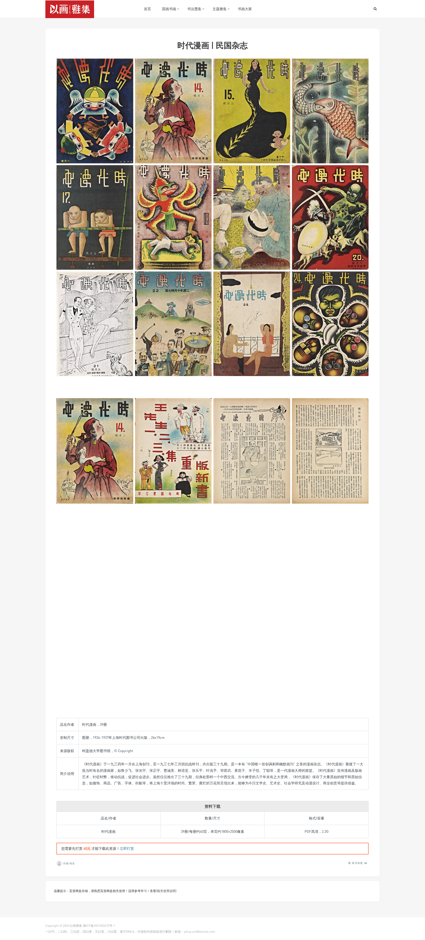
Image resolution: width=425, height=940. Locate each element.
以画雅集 (76, 925)
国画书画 (169, 9)
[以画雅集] (69, 9)
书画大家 (245, 9)
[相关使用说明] (166, 891)
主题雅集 (219, 9)
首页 (147, 9)
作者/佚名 (69, 863)
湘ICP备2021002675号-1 (99, 925)
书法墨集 (194, 9)
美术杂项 (357, 863)
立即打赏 (127, 848)
